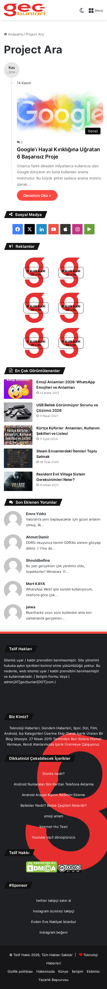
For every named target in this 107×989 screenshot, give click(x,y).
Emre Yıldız (36, 513)
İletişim (77, 971)
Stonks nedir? (53, 773)
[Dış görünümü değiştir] (81, 12)
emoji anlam (53, 816)
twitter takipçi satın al (53, 900)
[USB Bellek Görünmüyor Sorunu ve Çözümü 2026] (18, 412)
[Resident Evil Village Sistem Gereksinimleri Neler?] (18, 481)
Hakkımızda (45, 971)
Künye (63, 971)
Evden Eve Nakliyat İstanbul (53, 922)
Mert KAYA (35, 583)
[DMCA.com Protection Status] (41, 871)
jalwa (30, 607)
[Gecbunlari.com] (24, 10)
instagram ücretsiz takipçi (53, 911)
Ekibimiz (93, 971)
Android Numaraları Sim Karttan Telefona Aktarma (53, 784)
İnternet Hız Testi (53, 827)
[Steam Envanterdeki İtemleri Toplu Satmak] (18, 458)
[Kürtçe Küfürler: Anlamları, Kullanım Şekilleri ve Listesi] (18, 435)
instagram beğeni (53, 932)
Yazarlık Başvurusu (53, 980)
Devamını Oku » (37, 195)
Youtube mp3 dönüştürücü (53, 837)
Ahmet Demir (37, 537)
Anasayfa (15, 34)
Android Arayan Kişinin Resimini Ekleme (53, 795)
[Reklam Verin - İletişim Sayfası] (36, 273)
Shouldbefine (38, 560)
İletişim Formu (47, 676)
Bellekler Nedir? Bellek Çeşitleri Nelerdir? (54, 805)
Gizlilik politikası (20, 971)
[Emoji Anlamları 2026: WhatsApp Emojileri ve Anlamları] (18, 389)
